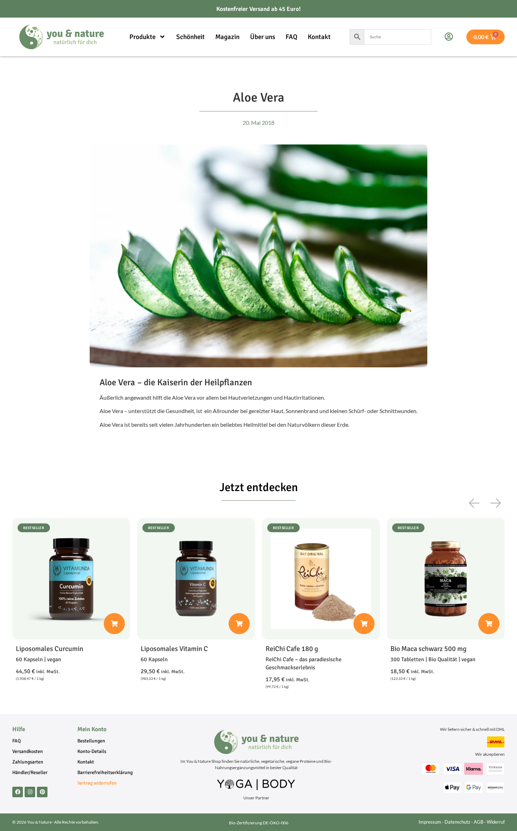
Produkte (142, 37)
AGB (478, 822)
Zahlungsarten (27, 762)
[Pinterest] (42, 792)
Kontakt (319, 37)
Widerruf (496, 822)
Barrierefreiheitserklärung (105, 772)
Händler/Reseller (29, 772)
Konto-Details (91, 751)
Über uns (262, 37)
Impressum (430, 822)
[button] (474, 503)
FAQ (291, 37)
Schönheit (190, 37)
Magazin (227, 37)
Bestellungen (91, 741)
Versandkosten (27, 751)
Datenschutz (457, 822)
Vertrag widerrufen (97, 783)
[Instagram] (30, 792)
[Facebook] (17, 792)
